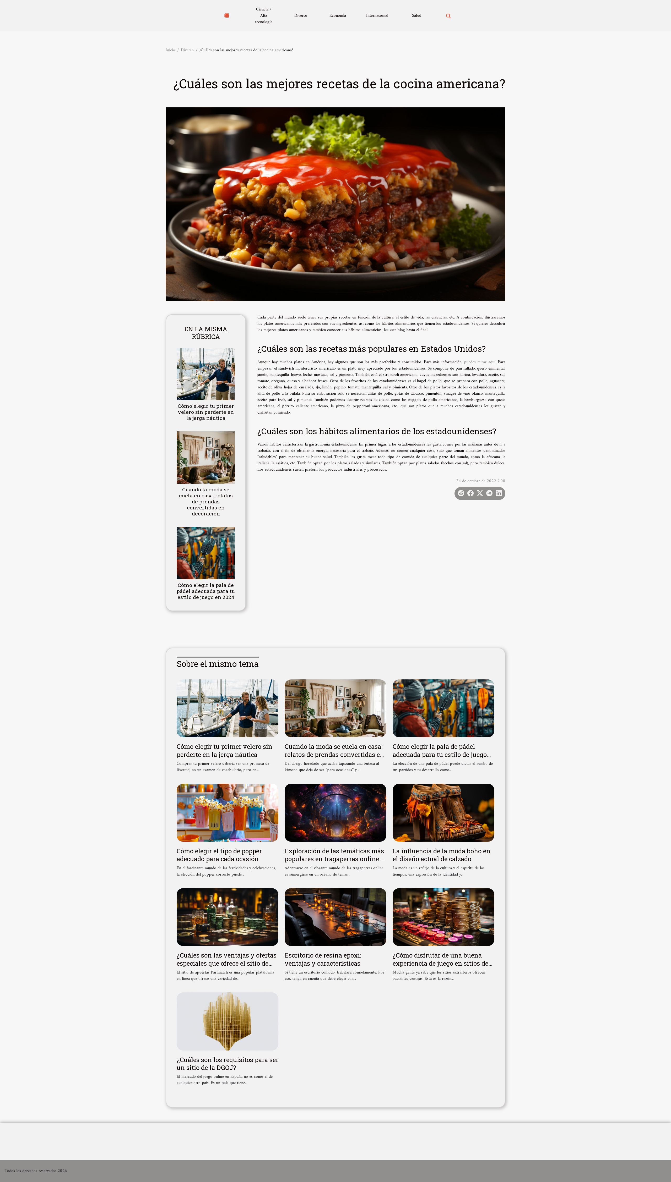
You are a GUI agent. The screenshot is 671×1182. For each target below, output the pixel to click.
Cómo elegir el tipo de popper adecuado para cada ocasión (219, 855)
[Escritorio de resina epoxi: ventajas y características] (335, 917)
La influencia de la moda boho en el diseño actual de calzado (441, 855)
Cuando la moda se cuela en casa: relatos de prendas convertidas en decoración (206, 501)
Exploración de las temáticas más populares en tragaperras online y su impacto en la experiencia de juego (335, 863)
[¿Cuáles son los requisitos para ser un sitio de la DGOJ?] (227, 1021)
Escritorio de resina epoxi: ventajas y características (323, 959)
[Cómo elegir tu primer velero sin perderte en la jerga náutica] (206, 373)
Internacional (377, 15)
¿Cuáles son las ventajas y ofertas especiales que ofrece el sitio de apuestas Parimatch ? (227, 963)
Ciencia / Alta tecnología (263, 16)
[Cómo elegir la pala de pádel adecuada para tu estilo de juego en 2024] (206, 553)
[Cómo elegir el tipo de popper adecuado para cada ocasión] (227, 812)
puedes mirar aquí (479, 362)
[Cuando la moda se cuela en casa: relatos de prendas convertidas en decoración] (206, 457)
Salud (416, 15)
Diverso (300, 15)
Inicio (170, 50)
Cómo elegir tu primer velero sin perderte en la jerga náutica (206, 412)
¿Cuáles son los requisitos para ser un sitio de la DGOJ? (227, 1063)
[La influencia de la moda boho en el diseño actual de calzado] (443, 812)
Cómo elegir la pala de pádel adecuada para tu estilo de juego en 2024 (206, 591)
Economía (337, 15)
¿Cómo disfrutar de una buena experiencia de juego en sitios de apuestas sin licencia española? (440, 963)
